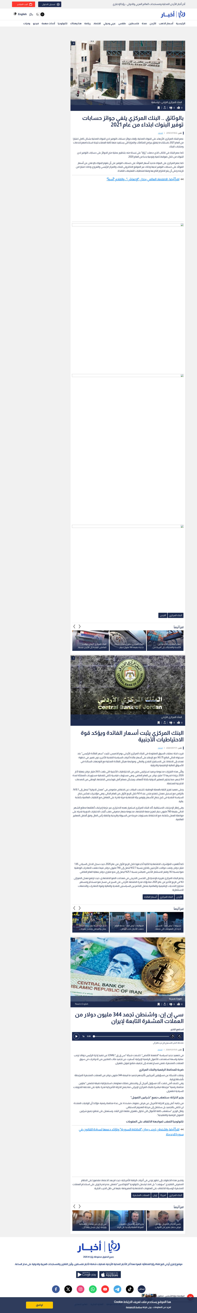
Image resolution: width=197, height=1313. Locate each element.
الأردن (153, 23)
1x (83, 1036)
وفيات (26, 23)
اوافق (39, 1305)
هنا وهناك (76, 23)
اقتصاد (97, 23)
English (22, 14)
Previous (80, 626)
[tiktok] (130, 1289)
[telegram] (117, 1289)
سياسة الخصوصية (134, 1307)
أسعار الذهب (166, 23)
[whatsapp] (93, 1289)
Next (74, 626)
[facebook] (56, 1289)
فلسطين (134, 23)
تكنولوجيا (62, 23)
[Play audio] (76, 1036)
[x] (68, 1289)
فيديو (36, 23)
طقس (122, 23)
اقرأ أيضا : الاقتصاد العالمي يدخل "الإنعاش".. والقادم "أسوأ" (143, 179)
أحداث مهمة (48, 23)
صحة (144, 23)
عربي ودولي (109, 23)
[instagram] (80, 1289)
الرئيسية (180, 23)
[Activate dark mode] (40, 14)
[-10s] (172, 1036)
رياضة (87, 23)
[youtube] (105, 1289)
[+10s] (179, 1036)
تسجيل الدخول (48, 4)
